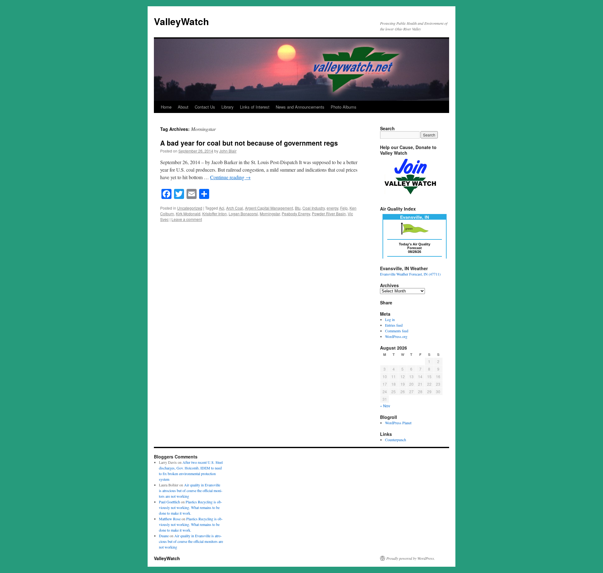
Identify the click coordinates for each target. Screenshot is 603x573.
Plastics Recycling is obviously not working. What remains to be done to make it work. (190, 507)
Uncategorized (189, 208)
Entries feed (394, 325)
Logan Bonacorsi (243, 213)
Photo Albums (343, 107)
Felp (344, 208)
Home (166, 107)
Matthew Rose (170, 518)
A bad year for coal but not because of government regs (249, 142)
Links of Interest (254, 107)
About (183, 107)
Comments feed (396, 330)
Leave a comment (186, 219)
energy (332, 208)
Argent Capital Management (269, 208)
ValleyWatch (181, 21)
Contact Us (205, 107)
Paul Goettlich (169, 501)
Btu (298, 208)
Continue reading (230, 177)
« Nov (385, 405)
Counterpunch (395, 439)
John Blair (227, 150)
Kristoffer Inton (214, 213)
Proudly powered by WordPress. (410, 558)
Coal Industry (313, 208)
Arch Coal (234, 208)
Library (227, 107)
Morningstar (270, 213)
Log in (390, 319)
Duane (164, 535)
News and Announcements (300, 107)
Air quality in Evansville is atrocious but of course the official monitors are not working (190, 490)
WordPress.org (396, 336)
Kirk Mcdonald (188, 213)
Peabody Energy (296, 213)
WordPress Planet (398, 422)
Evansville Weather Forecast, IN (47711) (410, 273)
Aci (221, 208)
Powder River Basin (329, 213)
